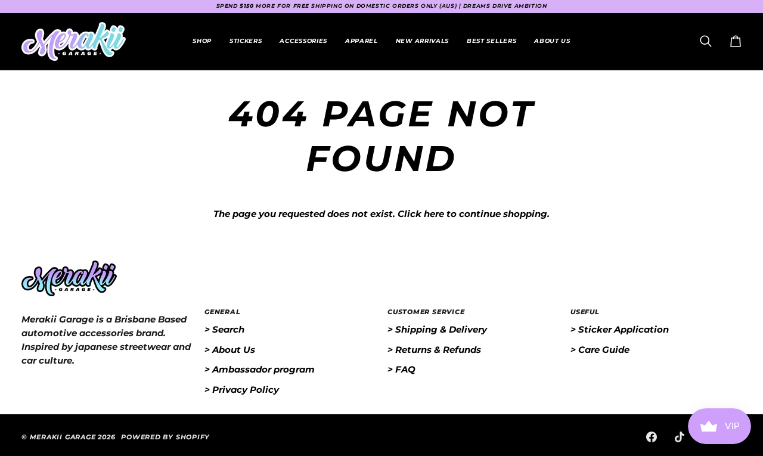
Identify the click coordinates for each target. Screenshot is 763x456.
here (434, 213)
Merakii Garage (63, 437)
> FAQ (401, 369)
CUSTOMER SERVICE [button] (425, 312)
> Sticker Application (619, 329)
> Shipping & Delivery (437, 329)
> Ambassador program (259, 369)
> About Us (229, 349)
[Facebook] (651, 437)
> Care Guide (599, 349)
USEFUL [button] (585, 312)
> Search (224, 329)
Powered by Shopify (165, 437)
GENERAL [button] (222, 312)
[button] (246, 41)
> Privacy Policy (241, 389)
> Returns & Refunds (434, 349)
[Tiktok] (679, 437)
